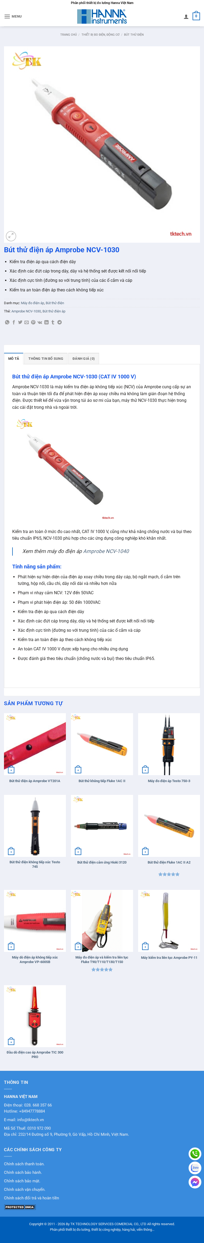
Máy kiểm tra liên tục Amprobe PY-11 (169, 958)
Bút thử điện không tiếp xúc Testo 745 (35, 864)
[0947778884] (195, 1153)
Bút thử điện (134, 34)
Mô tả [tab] (13, 359)
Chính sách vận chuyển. (24, 1189)
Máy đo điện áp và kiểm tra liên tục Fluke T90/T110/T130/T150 (101, 959)
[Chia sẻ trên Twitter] (20, 322)
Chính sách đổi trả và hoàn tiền (31, 1198)
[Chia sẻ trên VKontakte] (39, 322)
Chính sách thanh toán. (24, 1164)
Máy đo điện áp (32, 303)
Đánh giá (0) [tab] (84, 359)
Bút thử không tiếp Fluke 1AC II (102, 781)
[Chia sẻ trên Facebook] (14, 322)
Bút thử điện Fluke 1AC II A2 (169, 862)
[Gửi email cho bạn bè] (26, 322)
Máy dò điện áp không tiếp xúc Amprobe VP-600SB (35, 959)
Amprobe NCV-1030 (26, 311)
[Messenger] (195, 1182)
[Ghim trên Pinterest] (33, 322)
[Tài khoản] (186, 16)
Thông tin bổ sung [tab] (45, 359)
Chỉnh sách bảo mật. (22, 1181)
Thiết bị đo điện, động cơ (101, 34)
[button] (13, 16)
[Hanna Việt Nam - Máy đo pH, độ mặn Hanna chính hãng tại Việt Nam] (102, 16)
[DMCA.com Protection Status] (20, 1206)
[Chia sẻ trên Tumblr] (53, 322)
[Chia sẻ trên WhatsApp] (7, 322)
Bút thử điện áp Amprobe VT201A (34, 781)
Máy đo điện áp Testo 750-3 (169, 781)
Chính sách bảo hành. (23, 1172)
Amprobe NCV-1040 (106, 551)
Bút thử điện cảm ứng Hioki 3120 (101, 862)
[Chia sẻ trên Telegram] (59, 322)
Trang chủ (68, 34)
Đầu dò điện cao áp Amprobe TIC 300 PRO (35, 1054)
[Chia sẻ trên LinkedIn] (46, 322)
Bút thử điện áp (53, 311)
